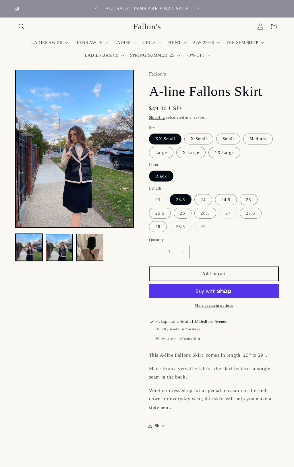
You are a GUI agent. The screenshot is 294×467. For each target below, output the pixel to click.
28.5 (184, 228)
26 (182, 213)
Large (161, 152)
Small (228, 138)
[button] (21, 26)
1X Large (224, 152)
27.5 (250, 213)
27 (231, 215)
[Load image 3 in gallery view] (90, 247)
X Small (199, 138)
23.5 (180, 199)
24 (203, 199)
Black (161, 176)
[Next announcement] (198, 8)
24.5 (226, 199)
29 (206, 228)
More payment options (214, 306)
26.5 (205, 213)
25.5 (160, 213)
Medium (257, 138)
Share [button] (160, 425)
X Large (191, 152)
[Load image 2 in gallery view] (59, 247)
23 (161, 201)
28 (157, 226)
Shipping (157, 117)
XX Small (165, 138)
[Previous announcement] (96, 8)
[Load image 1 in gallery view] (29, 247)
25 (248, 199)
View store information (177, 338)
